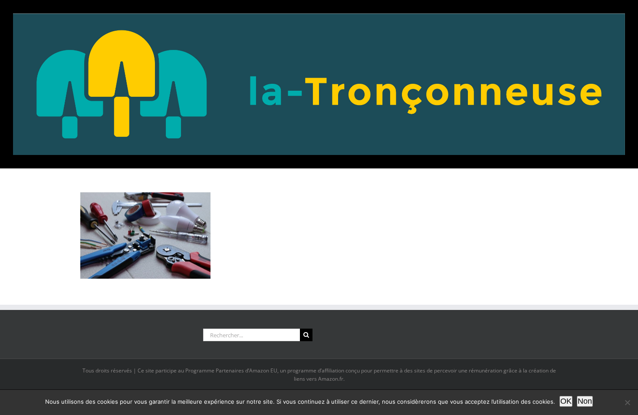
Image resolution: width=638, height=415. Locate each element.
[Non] (627, 402)
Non (585, 401)
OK (566, 401)
